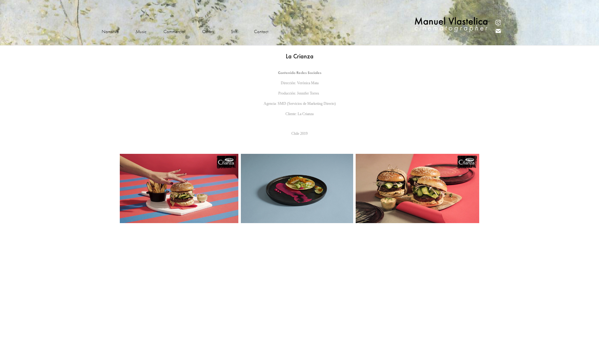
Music (141, 31)
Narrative (110, 31)
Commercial (174, 31)
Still (234, 31)
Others (208, 31)
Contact (261, 31)
